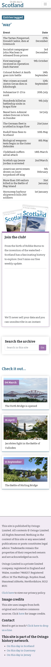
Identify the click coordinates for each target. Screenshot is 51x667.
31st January (43, 182)
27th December (42, 40)
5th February (42, 170)
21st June (42, 123)
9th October (41, 60)
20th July (42, 92)
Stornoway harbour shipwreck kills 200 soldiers (14, 194)
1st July (43, 112)
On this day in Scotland (20, 646)
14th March (41, 151)
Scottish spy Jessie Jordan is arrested (14, 162)
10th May (42, 132)
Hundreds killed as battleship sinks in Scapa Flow (14, 103)
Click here (8, 592)
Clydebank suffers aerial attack (14, 153)
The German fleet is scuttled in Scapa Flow (16, 125)
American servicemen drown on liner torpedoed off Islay (16, 171)
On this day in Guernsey (21, 650)
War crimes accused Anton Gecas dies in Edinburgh (15, 83)
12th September (41, 82)
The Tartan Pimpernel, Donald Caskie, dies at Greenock (16, 41)
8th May (43, 140)
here (21, 613)
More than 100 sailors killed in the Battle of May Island (16, 183)
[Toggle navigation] (45, 4)
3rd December (42, 51)
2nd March (41, 160)
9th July (43, 100)
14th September (41, 74)
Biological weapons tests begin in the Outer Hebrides (17, 143)
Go (42, 347)
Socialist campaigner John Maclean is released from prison (15, 52)
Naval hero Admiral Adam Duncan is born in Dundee (16, 115)
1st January (41, 191)
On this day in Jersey (19, 654)
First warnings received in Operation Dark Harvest (16, 63)
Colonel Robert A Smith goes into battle (17, 74)
